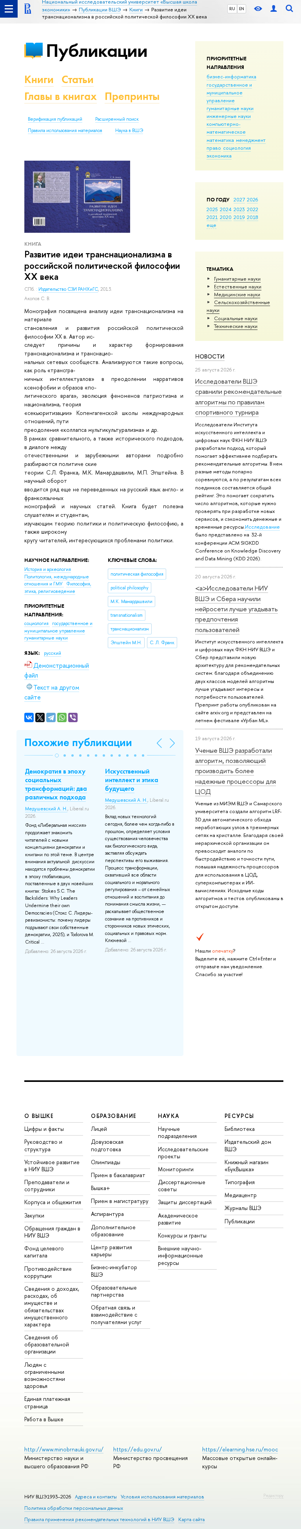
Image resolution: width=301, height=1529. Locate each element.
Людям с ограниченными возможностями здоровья (44, 1375)
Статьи (78, 79)
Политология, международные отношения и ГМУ (56, 580)
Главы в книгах (60, 96)
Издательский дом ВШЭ (248, 1145)
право (214, 147)
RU (232, 8)
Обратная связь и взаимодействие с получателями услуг (116, 1314)
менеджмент (251, 139)
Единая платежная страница (47, 1402)
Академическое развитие (178, 1219)
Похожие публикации (78, 742)
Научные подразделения (177, 1132)
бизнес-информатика (231, 76)
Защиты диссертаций (185, 1202)
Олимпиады (105, 1162)
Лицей (99, 1128)
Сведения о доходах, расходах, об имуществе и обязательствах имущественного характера (51, 1306)
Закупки (34, 1215)
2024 (226, 209)
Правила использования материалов (65, 130)
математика (220, 139)
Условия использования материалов (162, 1496)
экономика (219, 155)
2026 (252, 199)
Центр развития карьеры (111, 1250)
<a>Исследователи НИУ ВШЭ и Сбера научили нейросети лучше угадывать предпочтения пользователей (236, 608)
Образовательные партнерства (114, 1291)
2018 (252, 217)
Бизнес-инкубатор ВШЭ (114, 1270)
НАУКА (169, 1116)
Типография (240, 1182)
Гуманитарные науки (237, 278)
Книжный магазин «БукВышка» (246, 1165)
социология (237, 147)
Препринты (132, 96)
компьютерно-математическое (226, 127)
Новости (210, 356)
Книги (39, 79)
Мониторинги (176, 1169)
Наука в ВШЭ (129, 130)
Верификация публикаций (55, 119)
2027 (239, 199)
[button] (57, 755)
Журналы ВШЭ (243, 1208)
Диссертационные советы (181, 1185)
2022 (252, 209)
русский (52, 653)
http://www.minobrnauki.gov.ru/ (63, 1449)
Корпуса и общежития (52, 1202)
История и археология (47, 569)
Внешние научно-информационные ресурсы (180, 1255)
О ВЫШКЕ (39, 1116)
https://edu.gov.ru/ (137, 1449)
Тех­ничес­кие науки (235, 326)
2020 (226, 217)
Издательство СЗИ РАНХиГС (68, 289)
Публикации (96, 50)
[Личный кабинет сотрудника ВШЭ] (273, 9)
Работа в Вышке (43, 1419)
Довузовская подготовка (107, 1145)
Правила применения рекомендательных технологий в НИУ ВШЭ (99, 1519)
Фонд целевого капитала (44, 1252)
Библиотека (240, 1128)
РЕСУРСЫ (239, 1116)
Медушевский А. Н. (46, 809)
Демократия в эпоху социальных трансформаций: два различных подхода (56, 784)
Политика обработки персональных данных (73, 1508)
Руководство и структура (43, 1145)
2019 (239, 217)
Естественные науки (237, 286)
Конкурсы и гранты (182, 1235)
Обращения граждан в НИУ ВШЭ (52, 1232)
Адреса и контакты (96, 1496)
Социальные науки (235, 318)
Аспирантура (107, 1213)
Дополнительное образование (113, 1230)
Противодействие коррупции (48, 1272)
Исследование (262, 526)
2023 (239, 209)
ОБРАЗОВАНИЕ (113, 1116)
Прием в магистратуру (120, 1201)
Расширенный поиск (117, 119)
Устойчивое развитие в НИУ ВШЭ (52, 1165)
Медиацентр (241, 1195)
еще (211, 224)
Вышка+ (100, 1188)
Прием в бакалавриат (118, 1175)
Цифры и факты (44, 1128)
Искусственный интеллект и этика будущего (131, 780)
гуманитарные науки (230, 108)
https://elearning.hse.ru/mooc (240, 1449)
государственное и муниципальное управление (229, 92)
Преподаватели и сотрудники (46, 1185)
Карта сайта (191, 1519)
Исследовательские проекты (183, 1152)
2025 (212, 209)
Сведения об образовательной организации (46, 1344)
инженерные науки (229, 116)
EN (241, 8)
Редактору (273, 1495)
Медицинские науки (237, 294)
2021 (212, 217)
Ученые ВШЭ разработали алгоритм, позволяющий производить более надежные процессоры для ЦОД (235, 771)
